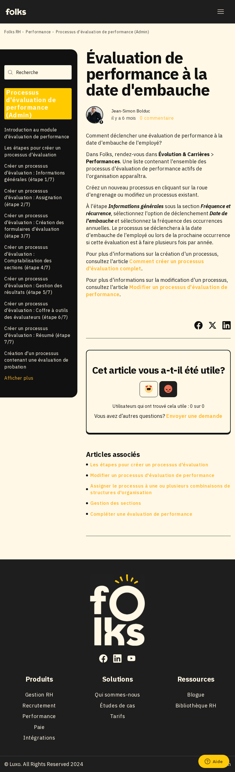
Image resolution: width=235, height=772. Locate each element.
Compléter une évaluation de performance (141, 514)
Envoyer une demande (194, 416)
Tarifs (117, 716)
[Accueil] (16, 11)
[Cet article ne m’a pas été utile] (168, 389)
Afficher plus (18, 378)
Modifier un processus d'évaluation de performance (152, 475)
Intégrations (39, 737)
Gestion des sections (115, 503)
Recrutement (39, 705)
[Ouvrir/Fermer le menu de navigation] (220, 12)
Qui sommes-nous (117, 694)
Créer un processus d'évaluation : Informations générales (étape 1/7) (34, 172)
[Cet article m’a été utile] (149, 389)
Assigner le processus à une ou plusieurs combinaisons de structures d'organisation (160, 489)
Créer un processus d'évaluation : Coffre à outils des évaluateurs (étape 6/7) (36, 310)
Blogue (196, 694)
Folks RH (12, 31)
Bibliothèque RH (195, 705)
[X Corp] (212, 325)
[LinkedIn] (226, 325)
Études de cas (117, 705)
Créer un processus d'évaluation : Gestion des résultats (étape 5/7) (33, 285)
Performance (38, 31)
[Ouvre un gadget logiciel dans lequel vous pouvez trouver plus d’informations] (213, 762)
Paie (39, 727)
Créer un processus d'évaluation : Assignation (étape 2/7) (33, 197)
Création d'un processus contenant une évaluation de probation (36, 360)
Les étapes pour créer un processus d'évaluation (149, 465)
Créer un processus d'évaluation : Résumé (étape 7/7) (37, 335)
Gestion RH (39, 694)
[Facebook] (198, 325)
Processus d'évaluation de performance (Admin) (102, 31)
